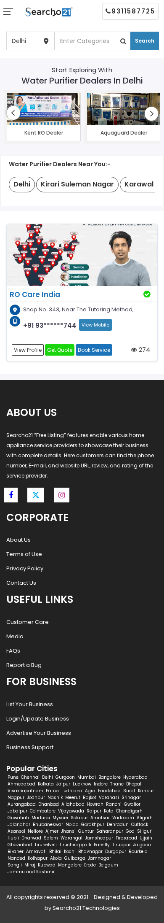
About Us (18, 540)
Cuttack (139, 824)
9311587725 (133, 11)
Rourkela (138, 851)
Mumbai (86, 777)
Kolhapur (38, 858)
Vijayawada (71, 811)
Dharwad (31, 838)
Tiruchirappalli (75, 845)
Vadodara (123, 818)
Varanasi (109, 797)
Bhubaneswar (48, 824)
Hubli (13, 838)
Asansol (16, 831)
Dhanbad (48, 804)
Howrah (95, 804)
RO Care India (35, 294)
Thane (117, 784)
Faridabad (109, 791)
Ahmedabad (21, 784)
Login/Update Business (37, 719)
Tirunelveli (45, 845)
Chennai (30, 777)
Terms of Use (24, 554)
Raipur (94, 811)
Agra (90, 791)
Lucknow (82, 784)
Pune (13, 777)
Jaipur (63, 784)
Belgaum (108, 865)
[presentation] (13, 113)
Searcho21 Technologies (86, 908)
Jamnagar (99, 858)
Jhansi (68, 831)
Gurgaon (65, 777)
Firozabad (126, 838)
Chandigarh (129, 811)
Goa (130, 831)
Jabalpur (17, 811)
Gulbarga (74, 858)
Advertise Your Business (38, 733)
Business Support (29, 747)
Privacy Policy (24, 568)
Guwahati (18, 818)
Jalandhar (19, 824)
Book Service (94, 350)
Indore (101, 784)
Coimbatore (43, 811)
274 (143, 349)
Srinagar (131, 797)
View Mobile (95, 324)
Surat (129, 791)
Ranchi (114, 804)
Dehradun (118, 824)
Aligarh (145, 818)
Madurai (41, 818)
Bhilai (55, 851)
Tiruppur (121, 845)
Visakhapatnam (25, 791)
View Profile (28, 350)
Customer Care (27, 622)
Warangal (71, 838)
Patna (52, 791)
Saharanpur (109, 831)
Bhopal (133, 784)
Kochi (70, 851)
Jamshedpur (99, 838)
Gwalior (132, 804)
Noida (72, 824)
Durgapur (115, 851)
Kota (109, 811)
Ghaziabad (20, 845)
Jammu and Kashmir (31, 872)
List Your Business (29, 704)
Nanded (16, 858)
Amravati (36, 851)
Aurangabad (22, 804)
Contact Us (21, 583)
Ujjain (146, 838)
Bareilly (102, 845)
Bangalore (109, 777)
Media (15, 636)
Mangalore (70, 865)
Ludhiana (71, 791)
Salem (51, 838)
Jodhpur (36, 797)
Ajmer (51, 831)
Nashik (55, 797)
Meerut (72, 797)
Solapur (79, 818)
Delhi (47, 777)
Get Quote (59, 350)
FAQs (13, 651)
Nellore (35, 831)
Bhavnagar (90, 851)
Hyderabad (135, 777)
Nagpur (16, 797)
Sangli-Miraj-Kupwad (32, 865)
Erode (90, 865)
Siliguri (145, 831)
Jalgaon (142, 845)
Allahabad (73, 804)
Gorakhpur (92, 824)
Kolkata (46, 784)
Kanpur (146, 791)
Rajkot (89, 797)
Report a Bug (24, 665)
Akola (56, 858)
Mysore (60, 818)
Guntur (86, 831)
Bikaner (16, 851)
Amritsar (100, 818)
